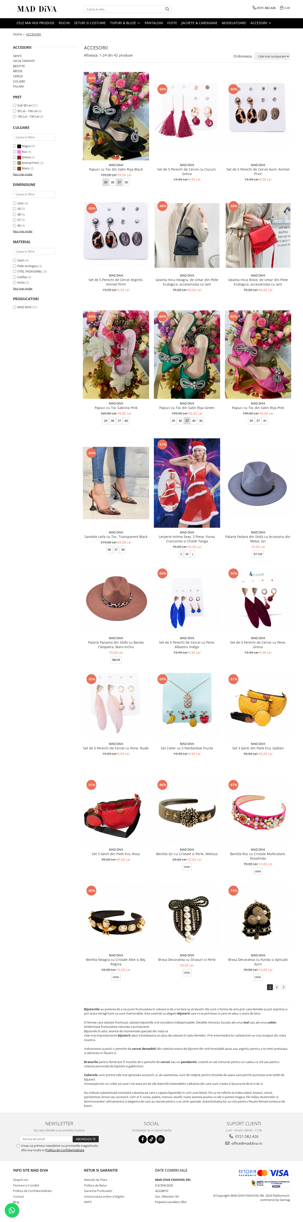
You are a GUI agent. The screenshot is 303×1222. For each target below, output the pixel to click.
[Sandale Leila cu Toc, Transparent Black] (116, 483)
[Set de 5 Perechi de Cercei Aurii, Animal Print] (258, 116)
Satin (20, 260)
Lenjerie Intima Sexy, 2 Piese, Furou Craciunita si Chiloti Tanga (187, 538)
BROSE (17, 71)
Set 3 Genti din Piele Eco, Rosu (116, 854)
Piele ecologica (27, 266)
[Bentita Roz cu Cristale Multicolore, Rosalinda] (258, 812)
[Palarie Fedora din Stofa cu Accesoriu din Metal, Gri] (258, 483)
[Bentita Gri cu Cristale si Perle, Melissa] (187, 812)
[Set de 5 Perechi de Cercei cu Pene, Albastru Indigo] (187, 600)
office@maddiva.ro (246, 1143)
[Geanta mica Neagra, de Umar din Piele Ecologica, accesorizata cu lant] (187, 235)
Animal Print (30, 163)
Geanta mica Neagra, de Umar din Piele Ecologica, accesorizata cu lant (187, 281)
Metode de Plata (95, 1180)
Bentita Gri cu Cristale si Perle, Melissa (187, 854)
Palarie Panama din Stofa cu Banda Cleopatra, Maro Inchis (116, 644)
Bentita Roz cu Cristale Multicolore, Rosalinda (258, 856)
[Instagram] (160, 1139)
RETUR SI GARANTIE (101, 1170)
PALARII (18, 86)
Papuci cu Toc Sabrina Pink (116, 407)
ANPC (88, 1202)
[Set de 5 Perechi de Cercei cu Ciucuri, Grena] (187, 116)
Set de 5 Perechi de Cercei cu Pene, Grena (258, 644)
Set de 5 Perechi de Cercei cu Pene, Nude (116, 748)
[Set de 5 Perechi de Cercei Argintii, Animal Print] (116, 235)
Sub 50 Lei (24, 105)
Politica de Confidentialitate (64, 1150)
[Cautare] (167, 9)
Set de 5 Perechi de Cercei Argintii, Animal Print (116, 281)
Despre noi (20, 1180)
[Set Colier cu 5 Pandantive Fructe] (187, 706)
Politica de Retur (95, 1185)
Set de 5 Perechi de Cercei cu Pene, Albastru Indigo (187, 644)
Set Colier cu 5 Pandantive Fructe (187, 748)
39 (19, 209)
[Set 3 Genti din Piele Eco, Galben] (258, 706)
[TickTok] (151, 1139)
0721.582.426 (246, 1136)
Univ (20, 203)
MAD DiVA (24, 307)
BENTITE (19, 66)
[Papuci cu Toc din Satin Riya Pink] (258, 354)
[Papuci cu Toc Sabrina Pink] (116, 354)
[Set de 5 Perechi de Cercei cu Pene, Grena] (258, 600)
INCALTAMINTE (24, 61)
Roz (24, 151)
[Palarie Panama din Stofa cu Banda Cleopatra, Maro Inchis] (116, 600)
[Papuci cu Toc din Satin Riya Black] (116, 116)
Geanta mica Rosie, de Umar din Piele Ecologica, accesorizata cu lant (258, 281)
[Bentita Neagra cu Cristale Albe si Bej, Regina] (116, 917)
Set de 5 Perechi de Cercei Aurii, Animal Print (258, 171)
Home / (19, 34)
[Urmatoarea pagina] (283, 987)
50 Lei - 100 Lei (27, 111)
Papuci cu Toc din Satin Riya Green (186, 407)
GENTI (17, 56)
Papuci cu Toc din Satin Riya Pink (258, 407)
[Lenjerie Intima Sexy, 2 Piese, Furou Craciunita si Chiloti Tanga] (187, 483)
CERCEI (18, 76)
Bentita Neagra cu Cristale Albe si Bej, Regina (116, 961)
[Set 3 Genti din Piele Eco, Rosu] (116, 812)
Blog (16, 1202)
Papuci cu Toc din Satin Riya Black (116, 169)
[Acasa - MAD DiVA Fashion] (36, 9)
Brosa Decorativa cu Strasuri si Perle (187, 959)
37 (19, 220)
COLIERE (19, 81)
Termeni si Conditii (26, 1185)
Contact (18, 1196)
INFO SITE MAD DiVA (30, 1170)
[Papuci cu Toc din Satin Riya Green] (187, 354)
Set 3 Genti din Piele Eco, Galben (258, 748)
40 (19, 225)
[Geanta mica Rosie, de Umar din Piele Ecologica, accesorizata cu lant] (258, 235)
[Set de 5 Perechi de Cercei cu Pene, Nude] (116, 706)
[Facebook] (142, 1139)
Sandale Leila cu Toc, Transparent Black (116, 536)
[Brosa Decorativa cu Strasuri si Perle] (187, 917)
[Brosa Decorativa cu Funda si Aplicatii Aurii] (258, 917)
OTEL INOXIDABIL (29, 271)
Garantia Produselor (98, 1191)
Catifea (22, 277)
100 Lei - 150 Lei (28, 116)
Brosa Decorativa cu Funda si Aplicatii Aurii (258, 961)
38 (19, 214)
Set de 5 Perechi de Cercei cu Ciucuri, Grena (187, 171)
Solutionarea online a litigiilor (104, 1196)
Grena (26, 157)
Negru (26, 146)
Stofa (21, 282)
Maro (25, 168)
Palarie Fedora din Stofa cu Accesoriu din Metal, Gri (257, 538)
